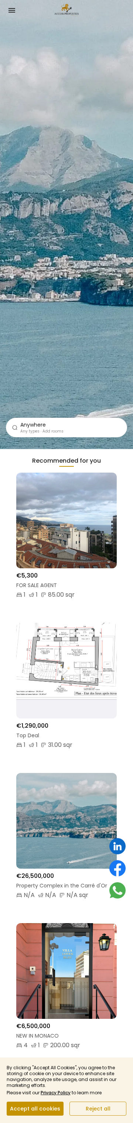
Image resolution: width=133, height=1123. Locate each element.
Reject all (98, 1108)
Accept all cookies (35, 1108)
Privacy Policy (56, 1093)
